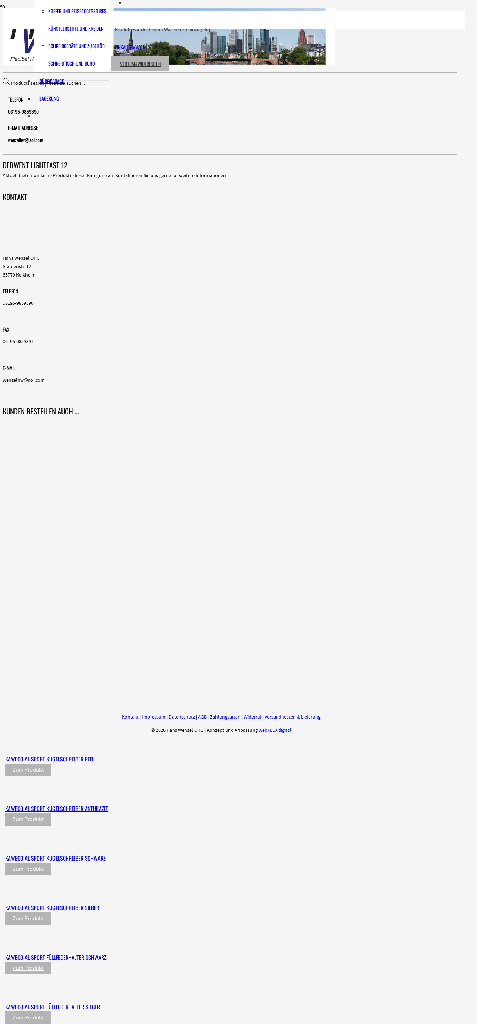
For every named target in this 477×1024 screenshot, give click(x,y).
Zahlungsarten (225, 717)
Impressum (154, 717)
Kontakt (130, 717)
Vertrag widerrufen (140, 63)
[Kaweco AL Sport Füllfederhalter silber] (151, 992)
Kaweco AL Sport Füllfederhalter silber (52, 1007)
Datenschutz (182, 717)
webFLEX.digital (275, 730)
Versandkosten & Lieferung (293, 717)
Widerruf (253, 717)
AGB (202, 717)
